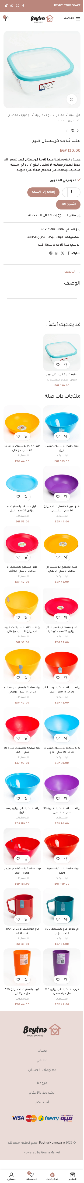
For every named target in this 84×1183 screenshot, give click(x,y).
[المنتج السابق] (77, 131)
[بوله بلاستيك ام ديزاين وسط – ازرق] (22, 786)
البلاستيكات (54, 237)
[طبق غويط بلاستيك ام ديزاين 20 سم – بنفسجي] (61, 484)
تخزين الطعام (67, 120)
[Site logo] (42, 19)
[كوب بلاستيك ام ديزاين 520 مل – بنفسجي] (61, 967)
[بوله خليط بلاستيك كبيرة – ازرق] (61, 424)
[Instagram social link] (17, 5)
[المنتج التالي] (66, 131)
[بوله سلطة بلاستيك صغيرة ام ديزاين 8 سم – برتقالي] (22, 605)
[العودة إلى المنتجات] (72, 131)
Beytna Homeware (52, 1143)
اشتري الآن (68, 204)
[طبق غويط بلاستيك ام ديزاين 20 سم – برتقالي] (22, 424)
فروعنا (42, 1083)
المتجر (60, 115)
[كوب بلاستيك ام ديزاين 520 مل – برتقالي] (22, 967)
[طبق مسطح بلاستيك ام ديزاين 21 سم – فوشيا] (22, 544)
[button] (66, 365)
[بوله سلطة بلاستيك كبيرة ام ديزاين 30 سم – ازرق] (61, 726)
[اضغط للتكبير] (71, 99)
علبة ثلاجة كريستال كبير (53, 245)
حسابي (42, 1051)
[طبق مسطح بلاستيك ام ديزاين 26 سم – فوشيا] (61, 605)
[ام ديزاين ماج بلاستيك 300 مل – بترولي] (61, 907)
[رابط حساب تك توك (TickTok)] (6, 5)
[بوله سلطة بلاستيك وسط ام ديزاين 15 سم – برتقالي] (22, 665)
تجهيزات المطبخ (19, 115)
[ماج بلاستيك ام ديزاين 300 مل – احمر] (22, 907)
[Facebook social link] (23, 5)
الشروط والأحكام (42, 1093)
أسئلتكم (42, 1103)
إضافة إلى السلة (43, 192)
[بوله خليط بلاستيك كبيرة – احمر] (61, 846)
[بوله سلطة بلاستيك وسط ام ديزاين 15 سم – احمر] (61, 665)
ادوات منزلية (43, 115)
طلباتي (42, 1061)
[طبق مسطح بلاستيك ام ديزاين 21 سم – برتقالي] (61, 544)
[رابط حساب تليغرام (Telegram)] (51, 253)
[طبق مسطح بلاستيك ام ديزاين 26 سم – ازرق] (22, 484)
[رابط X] (63, 253)
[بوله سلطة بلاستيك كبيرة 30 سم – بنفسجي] (61, 786)
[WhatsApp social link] (12, 5)
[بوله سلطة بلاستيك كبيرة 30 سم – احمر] (22, 726)
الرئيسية (74, 115)
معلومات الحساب (42, 1070)
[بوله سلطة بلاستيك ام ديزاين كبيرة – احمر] (22, 846)
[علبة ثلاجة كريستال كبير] (61, 352)
